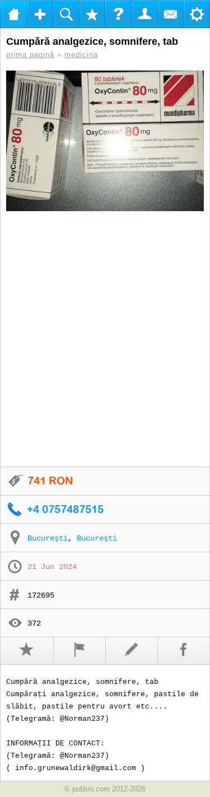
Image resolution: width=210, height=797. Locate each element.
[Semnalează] (80, 651)
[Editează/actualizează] (132, 651)
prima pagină (30, 54)
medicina (81, 54)
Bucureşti (47, 538)
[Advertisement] (105, 340)
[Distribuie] (184, 651)
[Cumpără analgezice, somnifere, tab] (105, 141)
